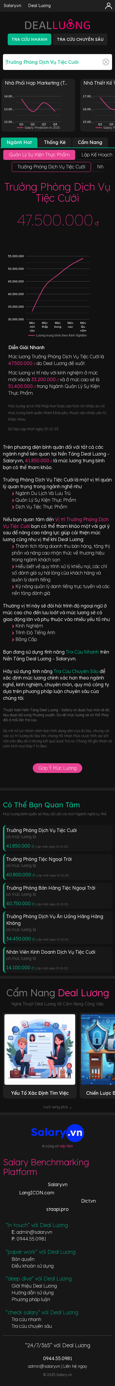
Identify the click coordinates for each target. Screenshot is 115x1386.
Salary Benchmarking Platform (46, 1166)
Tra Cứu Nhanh (83, 652)
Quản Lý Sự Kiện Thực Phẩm (45, 500)
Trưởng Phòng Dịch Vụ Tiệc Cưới (41, 830)
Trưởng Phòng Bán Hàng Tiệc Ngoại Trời (50, 888)
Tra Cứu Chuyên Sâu (77, 671)
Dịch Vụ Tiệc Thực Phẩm (41, 507)
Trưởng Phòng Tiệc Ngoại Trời (39, 859)
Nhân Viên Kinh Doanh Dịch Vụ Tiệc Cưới (50, 952)
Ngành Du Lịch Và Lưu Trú (42, 493)
